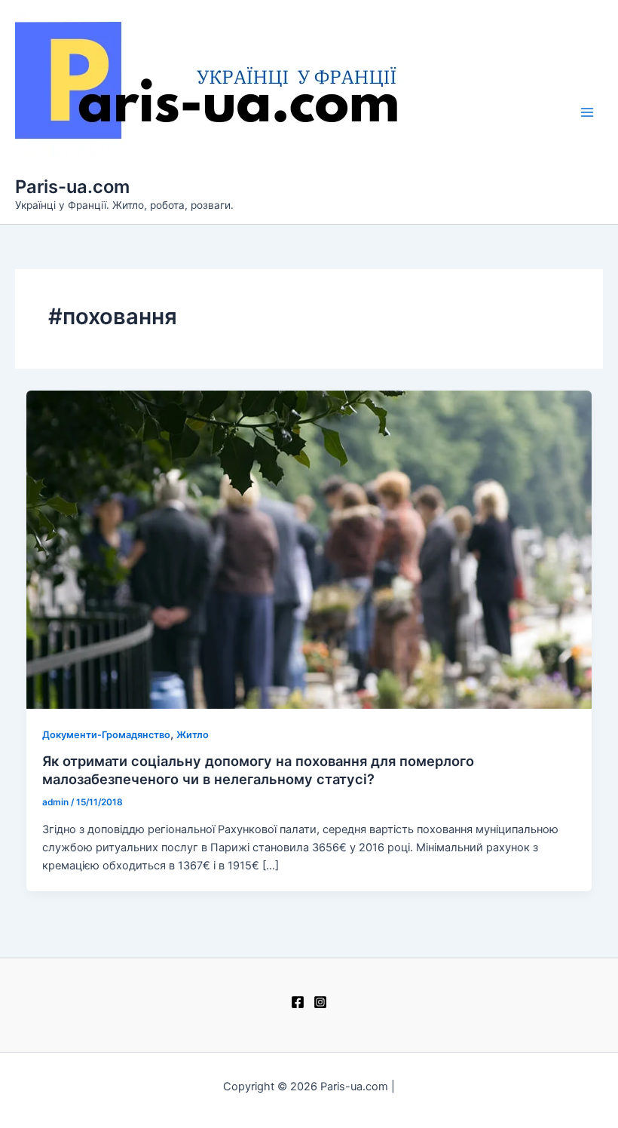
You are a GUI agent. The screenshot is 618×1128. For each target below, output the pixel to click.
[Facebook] (297, 1002)
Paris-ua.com (72, 187)
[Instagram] (320, 1002)
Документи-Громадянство (106, 734)
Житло (192, 734)
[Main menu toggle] (587, 112)
